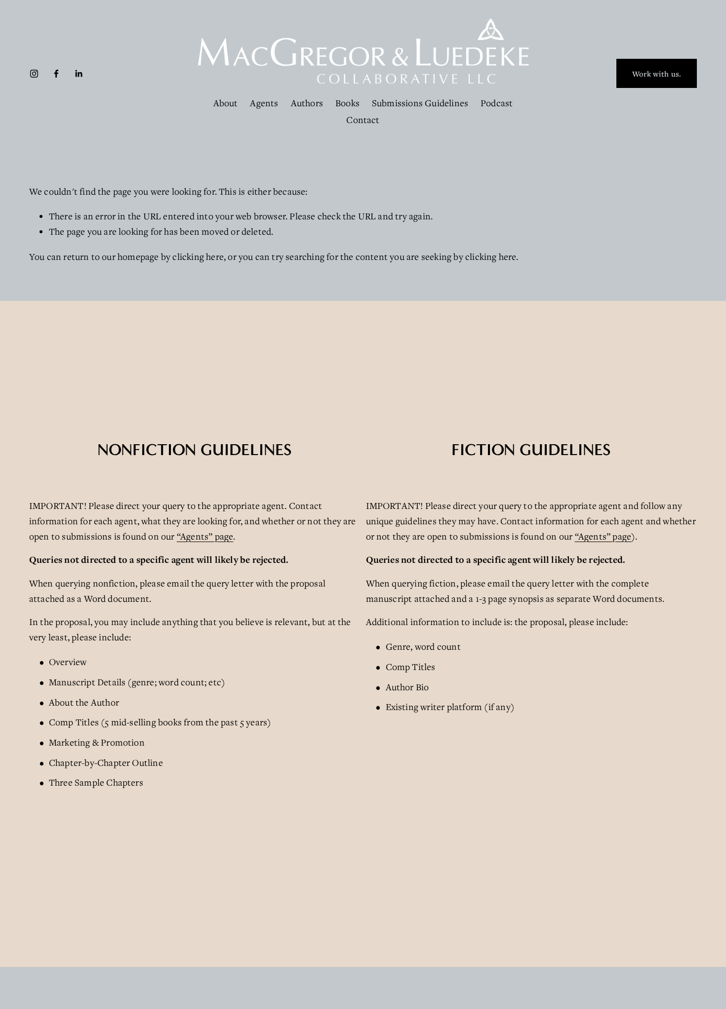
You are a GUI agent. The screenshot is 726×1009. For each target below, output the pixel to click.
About (225, 103)
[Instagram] (34, 74)
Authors (307, 103)
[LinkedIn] (78, 74)
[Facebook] (56, 74)
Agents (264, 103)
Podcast (497, 103)
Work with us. (656, 74)
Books (347, 103)
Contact (362, 120)
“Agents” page (205, 536)
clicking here (198, 256)
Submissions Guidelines (420, 103)
